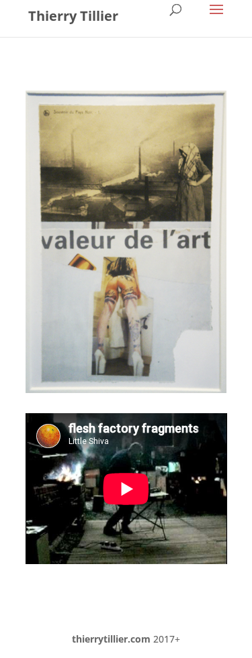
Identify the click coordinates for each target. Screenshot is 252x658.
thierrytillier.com (111, 639)
